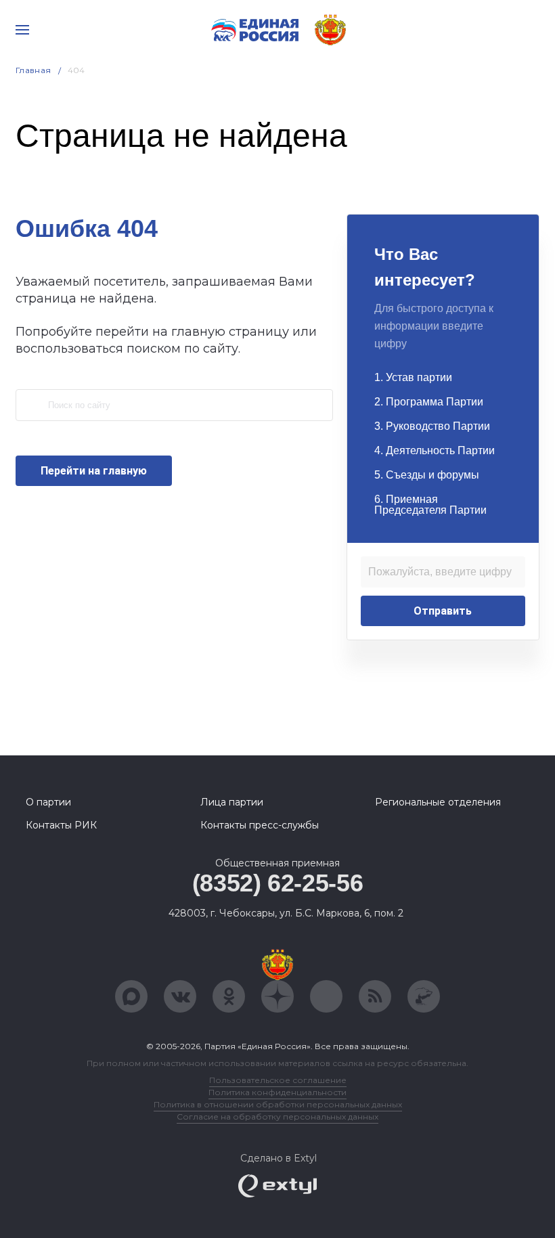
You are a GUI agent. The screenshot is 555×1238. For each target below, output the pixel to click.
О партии (48, 802)
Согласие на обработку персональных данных (277, 1116)
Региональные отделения (438, 802)
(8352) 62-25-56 (277, 883)
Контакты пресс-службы (259, 825)
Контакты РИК (61, 825)
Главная (33, 70)
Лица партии (231, 802)
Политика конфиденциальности (277, 1092)
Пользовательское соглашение (278, 1080)
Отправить (443, 610)
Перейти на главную (94, 470)
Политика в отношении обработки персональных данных (278, 1104)
